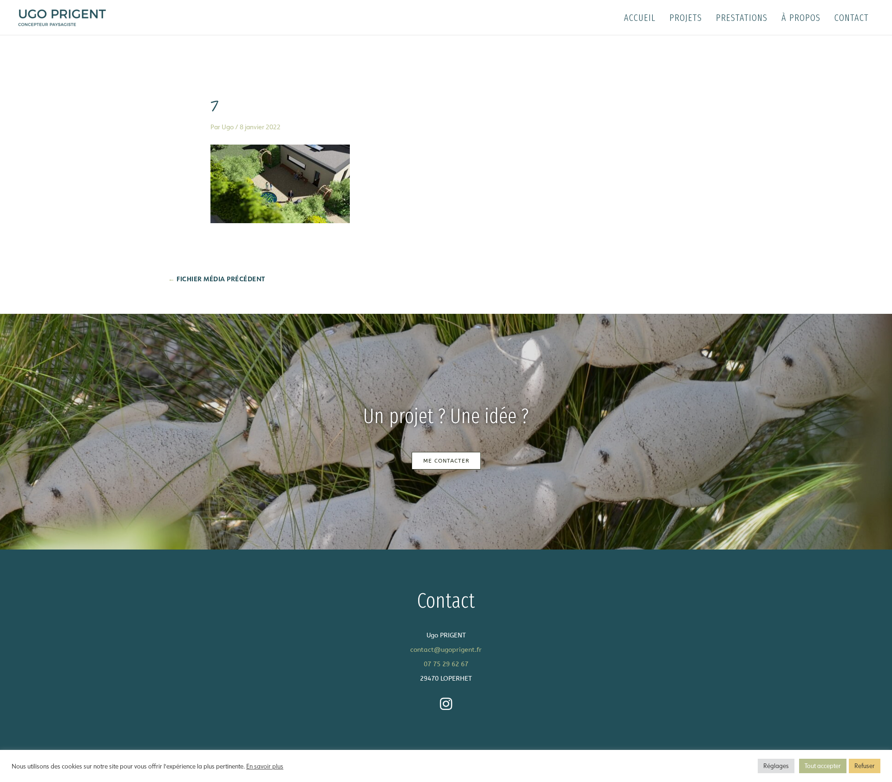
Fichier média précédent (216, 278)
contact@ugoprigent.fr (446, 650)
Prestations (741, 17)
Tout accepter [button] (823, 765)
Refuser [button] (864, 765)
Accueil (640, 17)
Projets (685, 17)
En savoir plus (264, 766)
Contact (851, 17)
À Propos (800, 17)
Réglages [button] (776, 765)
